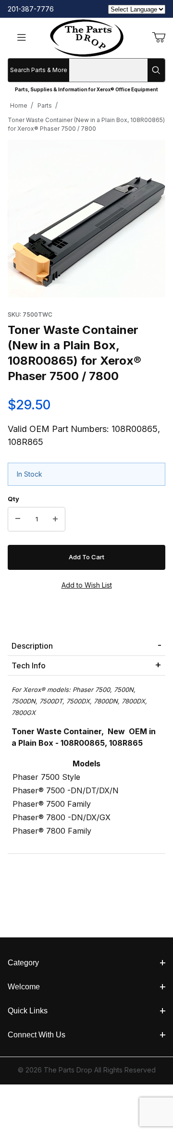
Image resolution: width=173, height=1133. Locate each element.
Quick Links (28, 1011)
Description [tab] (32, 646)
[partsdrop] (86, 37)
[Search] (156, 70)
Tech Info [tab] (29, 665)
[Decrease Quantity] (17, 519)
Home (18, 105)
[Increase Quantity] (55, 519)
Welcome (24, 987)
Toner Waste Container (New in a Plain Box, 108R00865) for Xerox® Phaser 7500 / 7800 (86, 124)
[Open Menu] (21, 38)
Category (23, 963)
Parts (44, 105)
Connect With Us (36, 1035)
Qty (13, 499)
